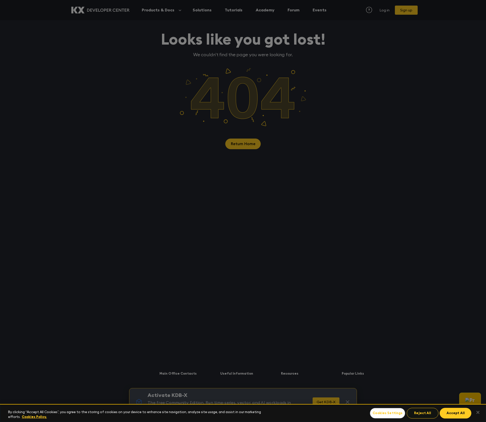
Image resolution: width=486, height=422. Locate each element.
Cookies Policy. (34, 417)
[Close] (477, 412)
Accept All (456, 413)
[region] (243, 413)
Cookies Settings (387, 413)
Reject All (422, 413)
